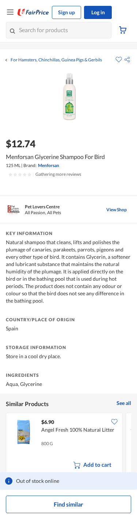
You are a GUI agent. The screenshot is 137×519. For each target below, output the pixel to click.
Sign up (66, 12)
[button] (127, 60)
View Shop (116, 209)
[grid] (68, 444)
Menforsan (48, 165)
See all (124, 403)
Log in (98, 12)
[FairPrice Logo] (33, 12)
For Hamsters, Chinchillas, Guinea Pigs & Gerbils (56, 60)
